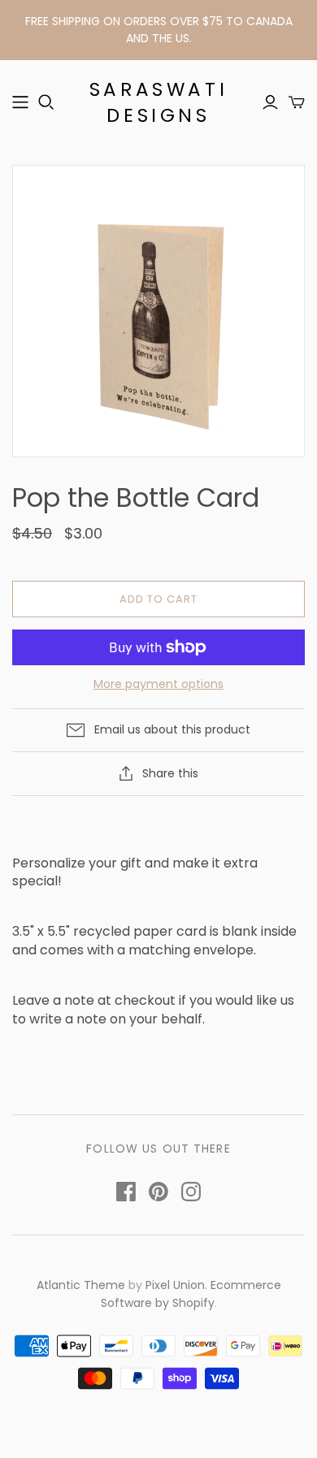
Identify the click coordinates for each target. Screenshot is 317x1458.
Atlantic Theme (81, 1285)
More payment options (158, 684)
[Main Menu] (20, 102)
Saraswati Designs (158, 102)
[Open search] (46, 102)
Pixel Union (175, 1285)
